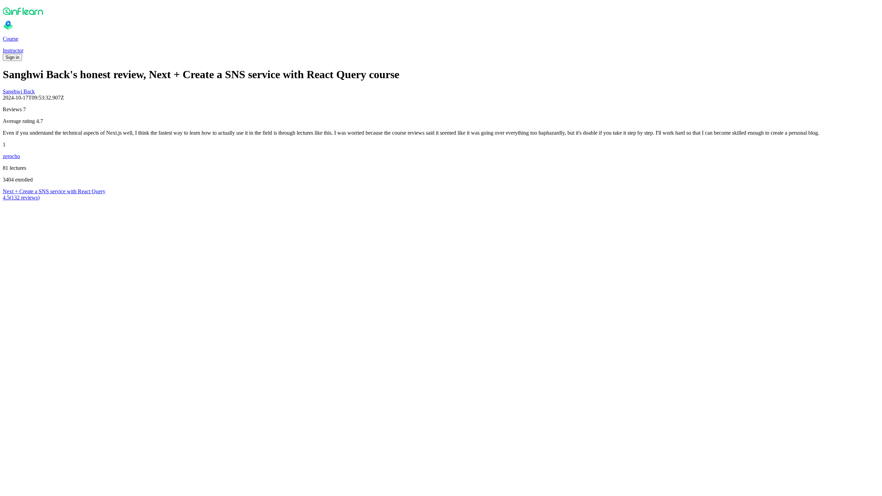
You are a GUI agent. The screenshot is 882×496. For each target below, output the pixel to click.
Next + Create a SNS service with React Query (54, 191)
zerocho (11, 156)
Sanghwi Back (19, 91)
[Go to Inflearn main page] (441, 11)
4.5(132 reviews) (21, 197)
